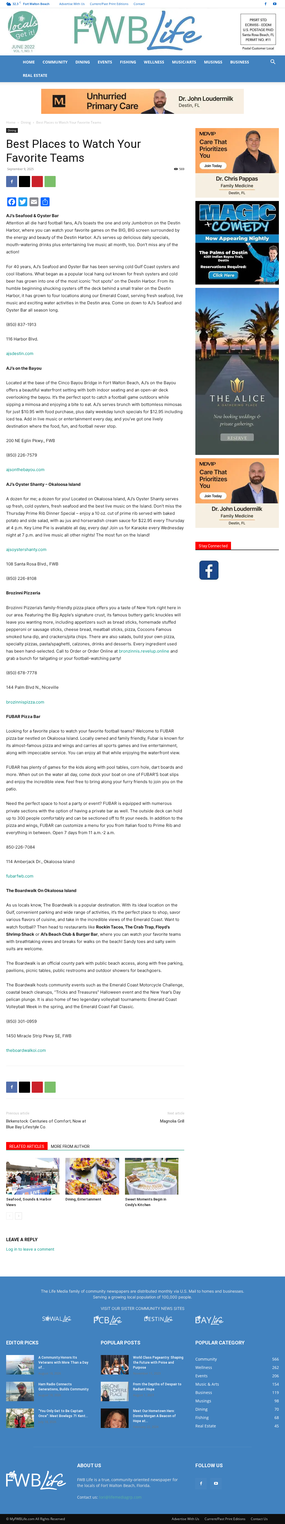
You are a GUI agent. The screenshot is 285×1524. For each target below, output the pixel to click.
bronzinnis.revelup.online (144, 651)
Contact (139, 4)
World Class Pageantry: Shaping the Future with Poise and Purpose (158, 1362)
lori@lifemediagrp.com (120, 1497)
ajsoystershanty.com (26, 549)
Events (105, 62)
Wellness (154, 62)
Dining (82, 62)
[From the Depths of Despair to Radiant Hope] (115, 1391)
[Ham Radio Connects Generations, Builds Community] (20, 1391)
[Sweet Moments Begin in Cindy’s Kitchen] (151, 1176)
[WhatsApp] (50, 181)
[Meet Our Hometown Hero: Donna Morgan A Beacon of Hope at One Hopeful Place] (115, 1418)
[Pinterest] (37, 181)
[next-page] (18, 1215)
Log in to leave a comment (30, 1249)
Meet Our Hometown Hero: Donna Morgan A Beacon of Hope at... (154, 1416)
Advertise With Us (72, 4)
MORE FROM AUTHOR (70, 1146)
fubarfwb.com (19, 876)
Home (29, 62)
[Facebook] (265, 4)
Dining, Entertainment (83, 1199)
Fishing (128, 62)
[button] (272, 62)
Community (55, 62)
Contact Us (259, 1518)
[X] (24, 181)
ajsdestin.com (19, 353)
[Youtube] (275, 4)
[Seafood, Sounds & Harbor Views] (33, 1176)
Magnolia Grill (172, 1121)
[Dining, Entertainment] (92, 1176)
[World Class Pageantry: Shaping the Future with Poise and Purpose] (115, 1364)
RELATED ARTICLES (26, 1146)
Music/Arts (184, 62)
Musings (213, 62)
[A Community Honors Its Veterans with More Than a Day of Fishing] (20, 1364)
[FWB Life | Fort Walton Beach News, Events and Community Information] (142, 31)
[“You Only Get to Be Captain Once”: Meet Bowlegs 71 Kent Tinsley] (20, 1418)
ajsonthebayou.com (25, 469)
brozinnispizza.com (25, 702)
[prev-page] (9, 1215)
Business (239, 62)
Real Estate (35, 75)
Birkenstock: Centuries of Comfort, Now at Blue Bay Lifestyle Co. (46, 1124)
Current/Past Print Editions (109, 4)
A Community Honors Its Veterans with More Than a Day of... (63, 1362)
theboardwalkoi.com (26, 1050)
